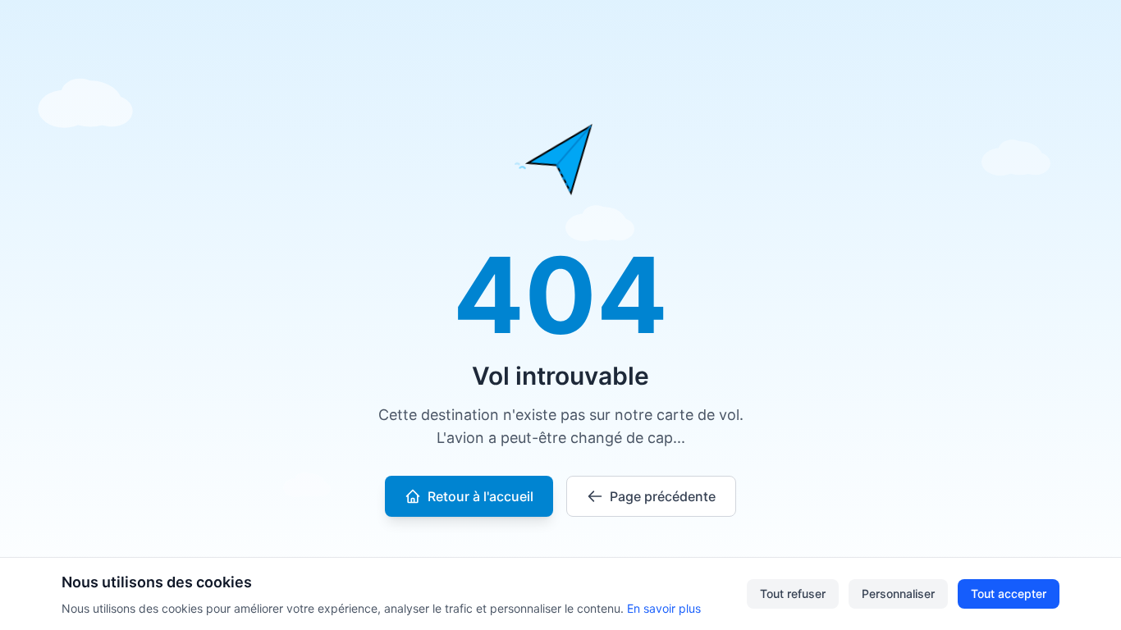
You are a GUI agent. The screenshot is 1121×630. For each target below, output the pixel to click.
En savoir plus (664, 608)
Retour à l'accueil (480, 496)
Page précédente (663, 496)
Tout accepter (1008, 593)
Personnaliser (898, 593)
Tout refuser (793, 593)
